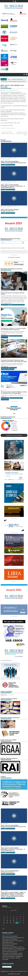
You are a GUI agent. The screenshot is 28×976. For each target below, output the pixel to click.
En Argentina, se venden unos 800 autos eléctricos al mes (21, 133)
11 (7, 918)
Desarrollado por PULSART (14, 974)
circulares (3, 128)
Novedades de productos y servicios (18, 304)
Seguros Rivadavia (4, 337)
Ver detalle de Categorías (14, 257)
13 (13, 918)
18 (7, 920)
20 (13, 920)
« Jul (3, 928)
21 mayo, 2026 (4, 291)
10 (3, 918)
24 (3, 922)
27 (13, 922)
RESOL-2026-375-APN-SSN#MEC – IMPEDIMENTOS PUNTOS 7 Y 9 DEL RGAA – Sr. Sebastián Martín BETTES (13, 941)
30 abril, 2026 (4, 358)
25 (7, 922)
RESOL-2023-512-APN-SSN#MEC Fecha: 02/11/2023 (7, 132)
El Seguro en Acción (14, 90)
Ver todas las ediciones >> (6, 660)
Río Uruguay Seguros (5, 399)
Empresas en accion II (5, 397)
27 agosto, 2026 (5, 158)
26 (10, 922)
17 (3, 920)
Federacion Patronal (12, 367)
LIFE (10, 304)
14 (17, 918)
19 (10, 920)
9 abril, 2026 (4, 390)
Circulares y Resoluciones (10, 128)
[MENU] (27, 74)
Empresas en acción (4, 304)
